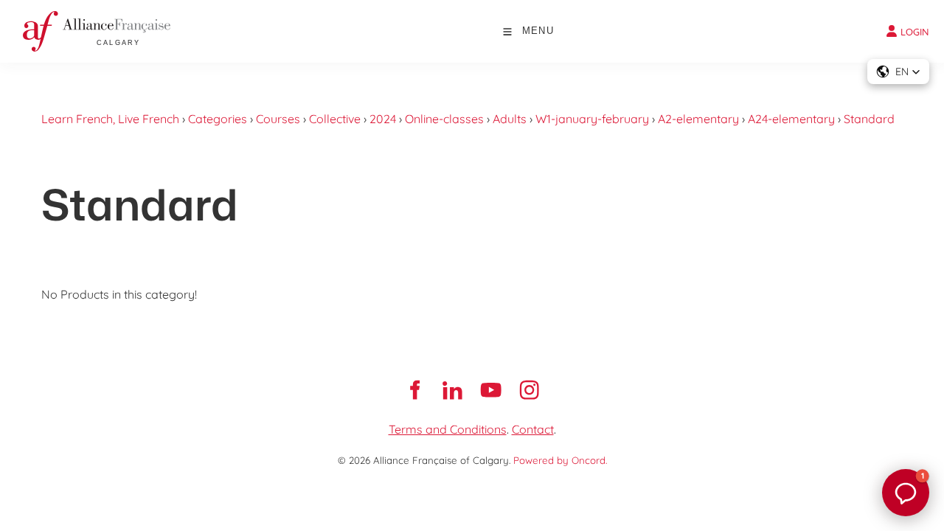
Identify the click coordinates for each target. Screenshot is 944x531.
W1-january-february (592, 118)
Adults (510, 118)
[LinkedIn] (452, 390)
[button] (898, 71)
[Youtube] (491, 390)
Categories (217, 118)
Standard (869, 118)
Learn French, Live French (110, 118)
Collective (335, 118)
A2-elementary (698, 118)
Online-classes (444, 118)
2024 (382, 118)
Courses (278, 118)
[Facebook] (414, 390)
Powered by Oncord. (560, 460)
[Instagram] (529, 390)
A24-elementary (791, 118)
